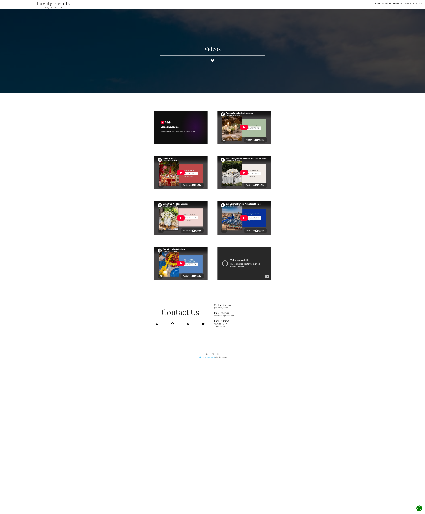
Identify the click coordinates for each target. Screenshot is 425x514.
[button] (419, 508)
